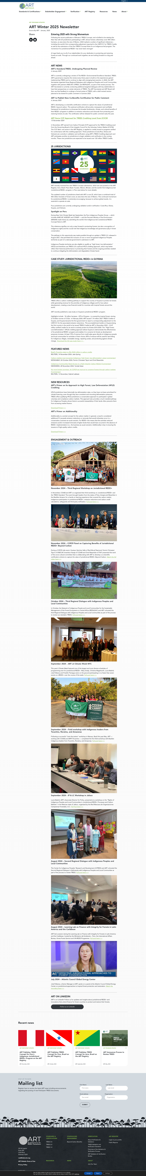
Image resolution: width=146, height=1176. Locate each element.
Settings (107, 1173)
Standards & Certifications (29, 12)
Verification (74, 12)
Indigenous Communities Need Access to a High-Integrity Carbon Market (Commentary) (81, 364)
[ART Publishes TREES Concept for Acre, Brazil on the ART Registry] (87, 1048)
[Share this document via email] (35, 40)
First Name (83, 1085)
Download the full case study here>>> (70, 341)
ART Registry (90, 12)
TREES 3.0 (49, 1142)
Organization (109, 1094)
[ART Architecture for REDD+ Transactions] (31, 1141)
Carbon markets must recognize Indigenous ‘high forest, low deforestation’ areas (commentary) (83, 358)
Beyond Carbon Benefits (74, 1142)
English (123, 1)
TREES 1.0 (49, 1147)
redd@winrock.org (24, 1158)
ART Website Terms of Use (26, 1161)
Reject (98, 1173)
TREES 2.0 (49, 1144)
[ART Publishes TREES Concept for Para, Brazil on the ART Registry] (59, 1048)
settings (77, 1174)
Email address (84, 1094)
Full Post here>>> (77, 807)
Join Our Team (92, 1164)
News (114, 12)
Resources (104, 12)
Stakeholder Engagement (55, 12)
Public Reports (113, 1142)
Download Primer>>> (58, 408)
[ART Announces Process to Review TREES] (115, 1048)
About (123, 12)
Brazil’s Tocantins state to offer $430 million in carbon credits (71, 352)
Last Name (109, 1085)
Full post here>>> (92, 502)
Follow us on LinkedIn (67, 1007)
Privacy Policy (22, 1164)
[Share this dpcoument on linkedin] (31, 40)
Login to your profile (115, 1140)
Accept (88, 1173)
